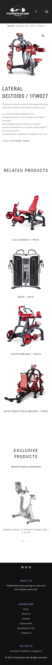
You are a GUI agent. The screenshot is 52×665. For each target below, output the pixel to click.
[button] (42, 35)
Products (26, 618)
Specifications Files (26, 628)
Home (26, 609)
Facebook (24, 651)
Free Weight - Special (20, 140)
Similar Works (26, 623)
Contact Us (26, 633)
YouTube (14, 651)
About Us (26, 613)
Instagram (36, 651)
